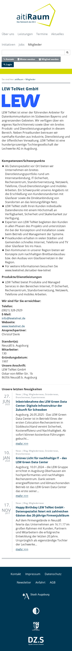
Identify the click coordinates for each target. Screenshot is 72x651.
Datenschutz (53, 574)
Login (9, 64)
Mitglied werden (50, 59)
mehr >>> (22, 443)
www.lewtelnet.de (13, 326)
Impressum (32, 574)
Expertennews (38, 397)
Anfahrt (40, 582)
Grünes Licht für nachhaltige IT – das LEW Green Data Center (41, 460)
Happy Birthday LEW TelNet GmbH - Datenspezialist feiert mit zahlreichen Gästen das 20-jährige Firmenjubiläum (42, 511)
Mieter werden (27, 59)
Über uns (8, 34)
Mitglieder (35, 44)
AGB (52, 582)
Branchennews (23, 397)
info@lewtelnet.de (13, 318)
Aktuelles (57, 34)
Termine (42, 34)
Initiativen (8, 44)
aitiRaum (19, 79)
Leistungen (25, 34)
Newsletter (24, 582)
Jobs (21, 44)
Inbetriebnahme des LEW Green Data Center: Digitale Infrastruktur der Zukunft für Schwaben (41, 406)
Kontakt (9, 59)
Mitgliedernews (36, 394)
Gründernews (51, 394)
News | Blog (22, 394)
